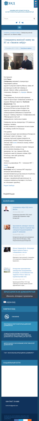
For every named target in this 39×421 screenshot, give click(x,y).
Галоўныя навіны (26, 48)
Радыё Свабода (9, 185)
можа (15, 142)
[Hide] (30, 420)
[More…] (28, 420)
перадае (23, 92)
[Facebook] (16, 420)
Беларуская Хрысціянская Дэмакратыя (19, 11)
